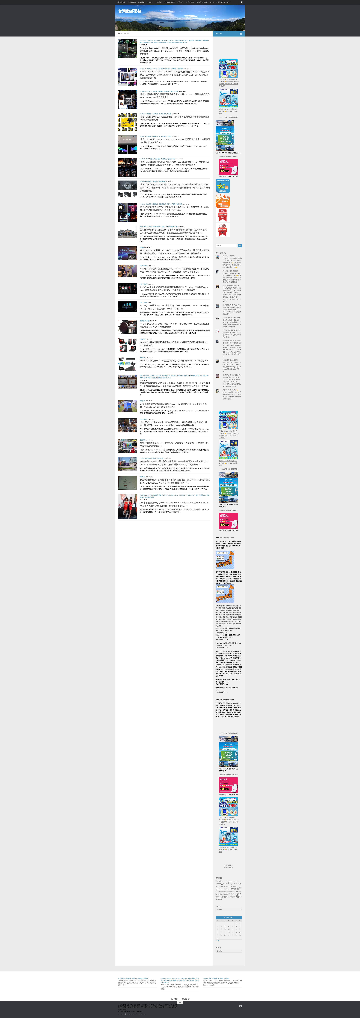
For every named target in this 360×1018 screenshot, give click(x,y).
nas (222, 886)
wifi (229, 889)
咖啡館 (152, 375)
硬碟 (141, 42)
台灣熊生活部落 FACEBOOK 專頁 (226, 624)
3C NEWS (142, 69)
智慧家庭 (191, 40)
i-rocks (205, 978)
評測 (233, 896)
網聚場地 (148, 378)
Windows (184, 978)
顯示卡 (169, 114)
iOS (173, 978)
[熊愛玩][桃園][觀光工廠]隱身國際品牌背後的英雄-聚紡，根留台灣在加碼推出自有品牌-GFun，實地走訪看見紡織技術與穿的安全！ (232, 309)
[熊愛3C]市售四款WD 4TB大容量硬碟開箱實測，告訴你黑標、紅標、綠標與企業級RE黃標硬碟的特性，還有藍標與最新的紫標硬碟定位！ (232, 322)
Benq (141, 375)
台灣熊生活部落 (222, 891)
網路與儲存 (154, 42)
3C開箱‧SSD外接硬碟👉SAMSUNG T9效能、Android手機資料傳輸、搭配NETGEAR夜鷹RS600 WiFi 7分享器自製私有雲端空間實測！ (232, 394)
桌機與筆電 (132, 2)
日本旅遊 (159, 2)
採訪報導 (185, 40)
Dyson (142, 458)
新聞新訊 (167, 69)
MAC (179, 978)
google (169, 978)
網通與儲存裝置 (169, 2)
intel (235, 884)
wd (227, 889)
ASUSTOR (142, 40)
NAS (158, 40)
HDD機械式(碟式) (158, 495)
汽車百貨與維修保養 (154, 226)
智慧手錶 (166, 980)
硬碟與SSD (146, 42)
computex (236, 881)
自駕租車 (191, 980)
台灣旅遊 (150, 2)
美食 (227, 897)
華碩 (230, 897)
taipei (225, 889)
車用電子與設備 (172, 226)
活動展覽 (205, 40)
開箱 (238, 896)
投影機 (142, 247)
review (230, 886)
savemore (234, 886)
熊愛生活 (167, 204)
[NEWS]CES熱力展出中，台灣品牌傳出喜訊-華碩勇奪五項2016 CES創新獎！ (174, 360)
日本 (217, 894)
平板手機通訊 (121, 2)
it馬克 (240, 884)
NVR (169, 495)
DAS (155, 40)
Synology (170, 40)
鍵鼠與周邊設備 (202, 2)
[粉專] (241, 33)
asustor (231, 881)
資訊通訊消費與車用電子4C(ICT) (220, 2)
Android (163, 978)
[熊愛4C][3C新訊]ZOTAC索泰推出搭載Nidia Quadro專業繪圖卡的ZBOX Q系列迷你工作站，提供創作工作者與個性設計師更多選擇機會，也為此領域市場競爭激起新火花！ (175, 187)
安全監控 (229, 891)
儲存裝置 (233, 889)
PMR (172, 495)
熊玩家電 (160, 458)
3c (216, 881)
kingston (218, 886)
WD (194, 495)
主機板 (155, 91)
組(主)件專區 (190, 2)
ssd (222, 889)
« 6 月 (217, 941)
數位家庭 (238, 891)
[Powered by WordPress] (125, 1014)
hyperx (231, 884)
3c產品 (219, 881)
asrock (224, 881)
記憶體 (169, 136)
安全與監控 (178, 40)
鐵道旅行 (166, 982)
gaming (218, 884)
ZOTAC (155, 69)
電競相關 (180, 69)
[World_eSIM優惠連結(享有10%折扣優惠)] (228, 107)
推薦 (235, 891)
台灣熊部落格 (129, 11)
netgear (226, 886)
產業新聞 (142, 378)
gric (228, 883)
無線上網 (226, 894)
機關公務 (180, 375)
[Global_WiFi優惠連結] (228, 77)
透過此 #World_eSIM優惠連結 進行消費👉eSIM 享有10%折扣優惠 (228, 111)
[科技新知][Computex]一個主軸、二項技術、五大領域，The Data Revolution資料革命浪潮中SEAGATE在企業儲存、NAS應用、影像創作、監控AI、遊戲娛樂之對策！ (174, 51)
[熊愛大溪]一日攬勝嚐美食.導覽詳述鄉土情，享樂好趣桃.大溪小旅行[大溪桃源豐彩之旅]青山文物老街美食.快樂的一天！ (137, 983)
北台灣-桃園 (121, 978)
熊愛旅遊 (179, 980)
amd (222, 881)
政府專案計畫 (166, 375)
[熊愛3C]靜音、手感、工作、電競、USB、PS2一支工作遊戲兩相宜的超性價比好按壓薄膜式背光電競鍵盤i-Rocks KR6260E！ (222, 983)
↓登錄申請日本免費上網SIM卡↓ (228, 156)
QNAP (176, 495)
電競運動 (226, 978)
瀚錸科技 (220, 894)
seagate (218, 889)
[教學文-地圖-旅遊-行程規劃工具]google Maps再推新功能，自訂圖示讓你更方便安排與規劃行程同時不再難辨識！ (180, 987)
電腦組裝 (219, 899)
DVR (151, 495)
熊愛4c (231, 894)
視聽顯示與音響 (144, 321)
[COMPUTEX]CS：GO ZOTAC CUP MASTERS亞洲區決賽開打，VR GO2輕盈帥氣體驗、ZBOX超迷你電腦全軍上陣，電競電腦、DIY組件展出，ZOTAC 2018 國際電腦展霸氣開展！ (175, 75)
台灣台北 (146, 375)
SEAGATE (163, 40)
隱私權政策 (185, 999)
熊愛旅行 (238, 894)
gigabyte (149, 91)
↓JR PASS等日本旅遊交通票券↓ (228, 117)
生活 (222, 897)
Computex (149, 40)
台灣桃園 (134, 978)
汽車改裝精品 (144, 226)
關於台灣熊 (174, 999)
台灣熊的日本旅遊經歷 (227, 538)
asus (227, 881)
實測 (232, 891)
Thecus (189, 495)
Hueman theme (141, 1014)
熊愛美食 (141, 2)
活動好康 (180, 2)
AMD (147, 159)
